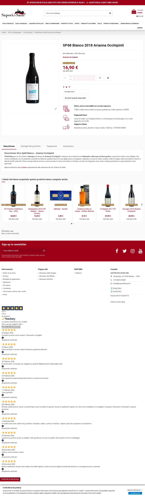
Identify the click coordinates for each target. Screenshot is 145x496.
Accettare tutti (135, 493)
